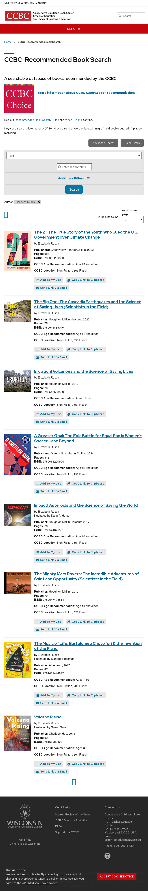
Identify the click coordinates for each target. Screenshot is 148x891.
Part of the (25, 842)
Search (74, 190)
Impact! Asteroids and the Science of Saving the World (86, 505)
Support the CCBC (67, 832)
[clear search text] (89, 167)
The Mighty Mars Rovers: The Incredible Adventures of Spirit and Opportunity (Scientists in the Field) (86, 576)
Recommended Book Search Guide (37, 120)
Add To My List (50, 280)
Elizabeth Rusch (25, 202)
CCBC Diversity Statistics (71, 820)
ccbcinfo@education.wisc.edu (123, 840)
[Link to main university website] (25, 828)
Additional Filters (71, 178)
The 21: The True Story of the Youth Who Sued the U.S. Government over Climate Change (86, 235)
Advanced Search (103, 143)
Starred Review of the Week (72, 814)
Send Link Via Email (53, 288)
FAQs (58, 826)
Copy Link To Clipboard (87, 280)
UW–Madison (25, 3)
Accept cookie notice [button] (117, 876)
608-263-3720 (124, 846)
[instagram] (108, 856)
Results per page (129, 212)
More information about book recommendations (86, 93)
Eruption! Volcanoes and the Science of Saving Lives (83, 371)
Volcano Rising (48, 717)
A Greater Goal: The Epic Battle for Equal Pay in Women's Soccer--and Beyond (88, 438)
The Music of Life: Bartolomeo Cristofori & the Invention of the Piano (88, 646)
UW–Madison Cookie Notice (39, 883)
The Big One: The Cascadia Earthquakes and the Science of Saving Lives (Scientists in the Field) (87, 304)
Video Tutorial (73, 120)
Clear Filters (132, 143)
